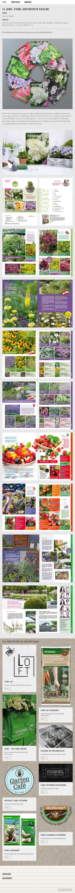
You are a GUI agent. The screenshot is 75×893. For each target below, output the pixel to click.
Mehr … (7, 689)
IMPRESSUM (6, 874)
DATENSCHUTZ (7, 878)
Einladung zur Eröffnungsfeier (53, 751)
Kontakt (28, 2)
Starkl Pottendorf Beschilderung (53, 785)
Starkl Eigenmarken (11, 850)
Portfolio (15, 2)
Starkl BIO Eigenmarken (50, 710)
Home (4, 2)
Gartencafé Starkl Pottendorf (16, 800)
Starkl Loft (8, 682)
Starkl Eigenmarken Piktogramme (53, 835)
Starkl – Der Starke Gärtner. (15, 749)
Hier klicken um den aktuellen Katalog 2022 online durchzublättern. (27, 32)
